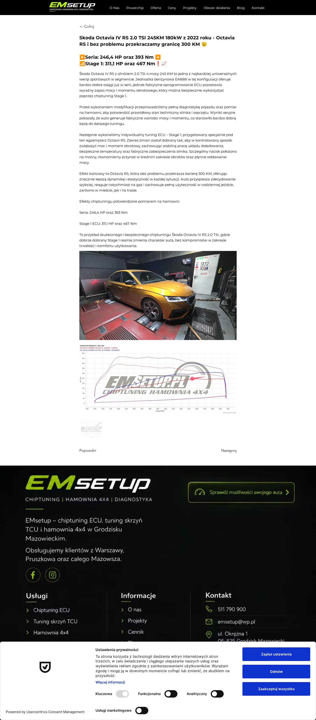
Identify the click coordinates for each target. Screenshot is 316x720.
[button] (155, 8)
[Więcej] (241, 492)
